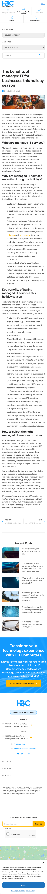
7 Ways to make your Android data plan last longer (31, 551)
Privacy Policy (30, 891)
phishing (11, 235)
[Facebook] (18, 754)
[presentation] (20, 834)
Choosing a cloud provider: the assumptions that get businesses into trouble (33, 609)
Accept (23, 885)
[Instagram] (22, 754)
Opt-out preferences (18, 891)
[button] (43, 863)
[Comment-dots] (29, 754)
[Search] (39, 55)
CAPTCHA (8, 829)
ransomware (24, 235)
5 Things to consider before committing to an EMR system (32, 624)
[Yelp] (25, 754)
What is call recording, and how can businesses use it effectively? (33, 580)
